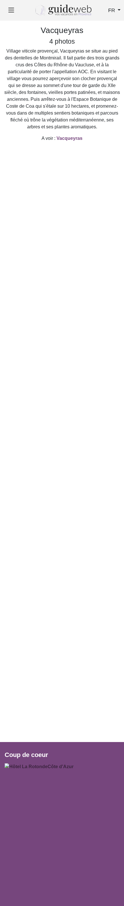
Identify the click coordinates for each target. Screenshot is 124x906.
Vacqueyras (69, 138)
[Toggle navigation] (11, 10)
